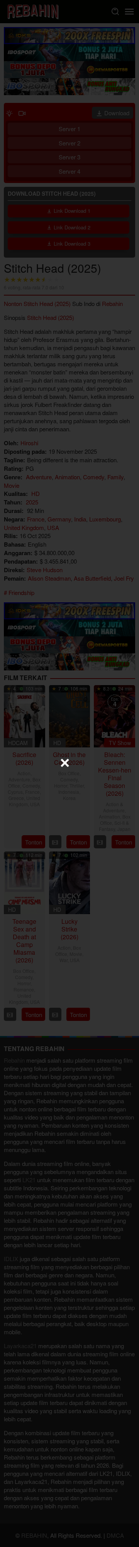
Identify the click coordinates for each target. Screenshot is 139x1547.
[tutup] (65, 763)
